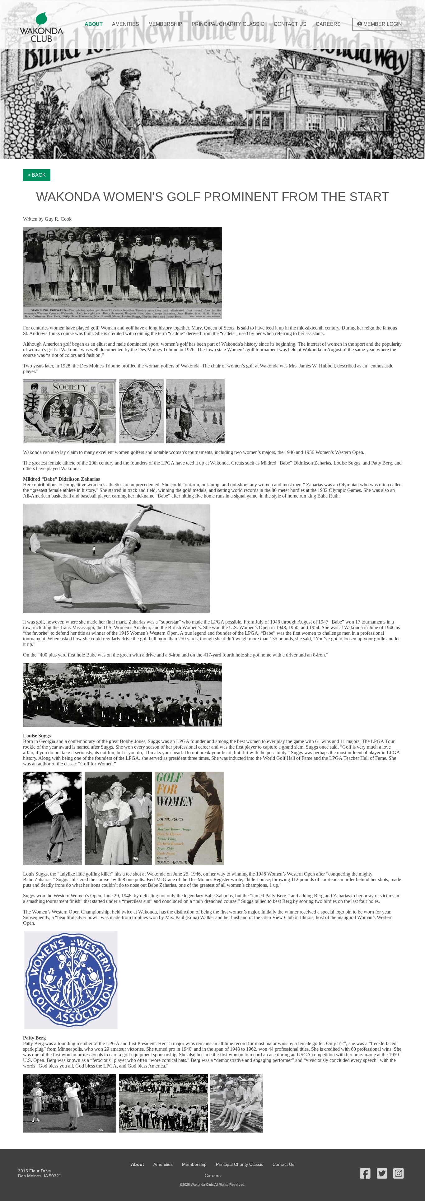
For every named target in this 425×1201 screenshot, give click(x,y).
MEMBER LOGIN (382, 24)
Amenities (125, 24)
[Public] (47, 27)
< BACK (37, 175)
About (94, 24)
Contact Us (290, 24)
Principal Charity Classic (228, 24)
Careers (328, 24)
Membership (165, 24)
